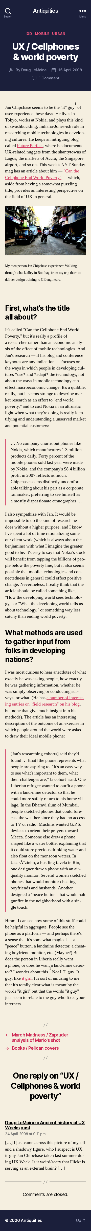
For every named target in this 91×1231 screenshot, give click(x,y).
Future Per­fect (30, 146)
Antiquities (45, 10)
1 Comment (49, 78)
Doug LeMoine (34, 69)
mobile (42, 33)
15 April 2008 (70, 69)
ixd (29, 33)
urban (58, 33)
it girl (27, 978)
